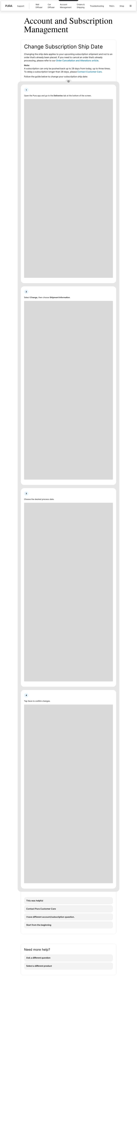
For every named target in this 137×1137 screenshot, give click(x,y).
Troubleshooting (97, 6)
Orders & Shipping (81, 5)
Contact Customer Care (89, 71)
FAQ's (111, 6)
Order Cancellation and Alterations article (77, 60)
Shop (122, 6)
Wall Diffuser (39, 5)
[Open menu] (130, 6)
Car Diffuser (51, 5)
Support (20, 6)
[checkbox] (68, 900)
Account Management (65, 5)
